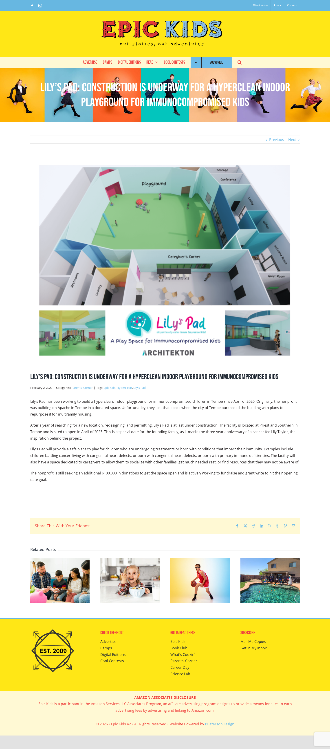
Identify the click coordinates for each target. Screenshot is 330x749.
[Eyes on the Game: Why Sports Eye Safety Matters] (200, 560)
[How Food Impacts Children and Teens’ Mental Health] (130, 560)
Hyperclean (124, 388)
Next (292, 139)
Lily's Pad (139, 388)
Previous (276, 139)
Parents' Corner (82, 388)
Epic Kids (109, 388)
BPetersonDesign (219, 724)
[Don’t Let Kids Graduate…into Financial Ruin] (60, 560)
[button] (240, 62)
